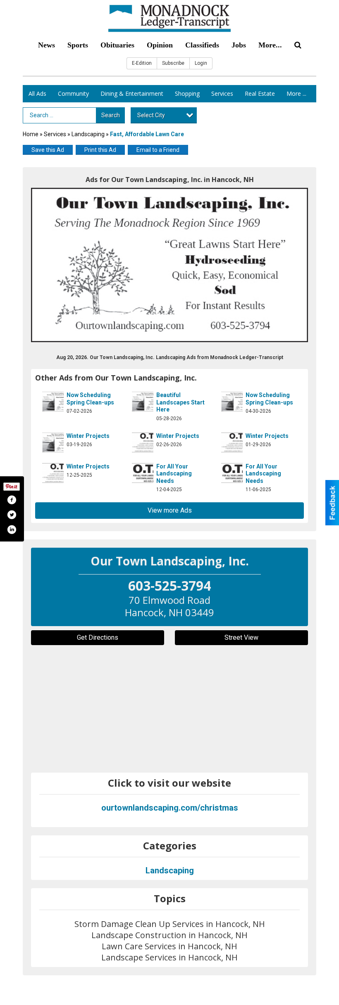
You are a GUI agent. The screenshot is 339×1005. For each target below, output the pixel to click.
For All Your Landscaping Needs (174, 473)
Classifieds (202, 45)
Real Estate (260, 93)
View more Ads (170, 510)
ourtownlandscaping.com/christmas (169, 808)
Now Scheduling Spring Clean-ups (90, 399)
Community (73, 93)
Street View (241, 637)
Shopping (187, 93)
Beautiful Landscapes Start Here (180, 402)
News (46, 45)
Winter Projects (88, 436)
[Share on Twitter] (11, 514)
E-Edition (142, 63)
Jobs (239, 45)
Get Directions (97, 637)
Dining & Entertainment (131, 93)
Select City (151, 115)
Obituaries (117, 45)
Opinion (160, 45)
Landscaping (88, 134)
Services (222, 93)
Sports (77, 45)
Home (30, 134)
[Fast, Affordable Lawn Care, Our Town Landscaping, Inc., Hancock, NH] (169, 265)
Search (110, 115)
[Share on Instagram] (11, 529)
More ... (296, 93)
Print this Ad (100, 150)
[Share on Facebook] (11, 500)
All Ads (37, 93)
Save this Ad (47, 150)
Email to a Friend (157, 150)
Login (201, 63)
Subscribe (173, 63)
